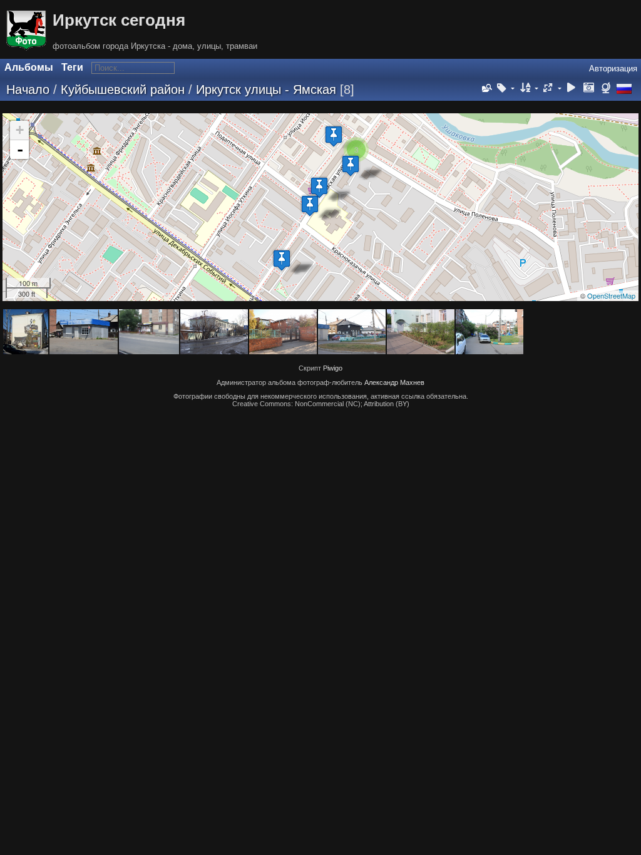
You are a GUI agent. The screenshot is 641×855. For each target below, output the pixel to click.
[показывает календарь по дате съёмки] (588, 88)
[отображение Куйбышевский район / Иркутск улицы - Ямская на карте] (607, 88)
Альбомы (28, 67)
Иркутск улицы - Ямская (266, 89)
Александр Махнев (394, 382)
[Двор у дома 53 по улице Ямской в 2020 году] (334, 136)
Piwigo (332, 368)
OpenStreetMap (611, 295)
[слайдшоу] (571, 88)
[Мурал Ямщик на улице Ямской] (282, 260)
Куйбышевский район (123, 89)
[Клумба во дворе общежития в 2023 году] (351, 165)
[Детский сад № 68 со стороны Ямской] (319, 187)
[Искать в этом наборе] (485, 88)
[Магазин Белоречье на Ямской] (310, 205)
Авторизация (613, 68)
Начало (27, 89)
